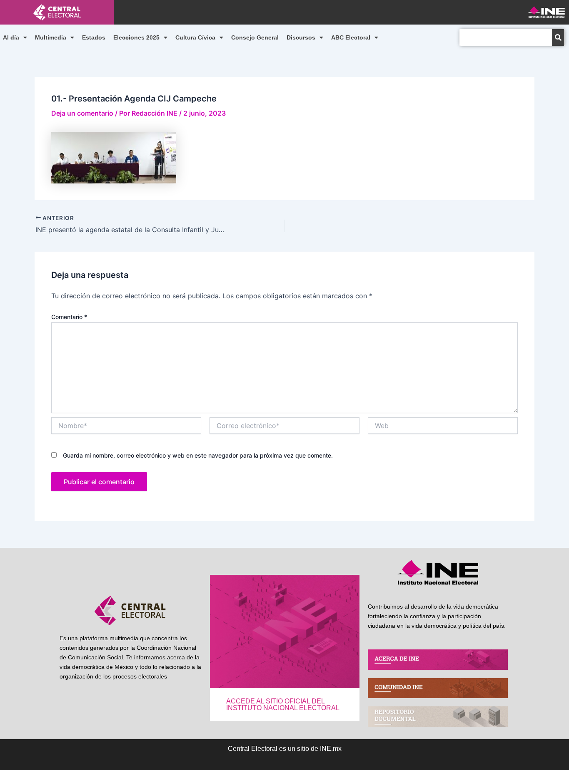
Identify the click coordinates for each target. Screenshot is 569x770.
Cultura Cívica (195, 37)
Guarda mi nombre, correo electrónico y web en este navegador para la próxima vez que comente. (198, 455)
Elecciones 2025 (136, 37)
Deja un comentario (82, 113)
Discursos (301, 37)
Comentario (69, 316)
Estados (93, 37)
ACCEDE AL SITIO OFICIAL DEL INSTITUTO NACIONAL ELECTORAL (282, 704)
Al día (11, 37)
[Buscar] (558, 37)
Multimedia (50, 37)
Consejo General (255, 37)
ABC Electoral (350, 37)
